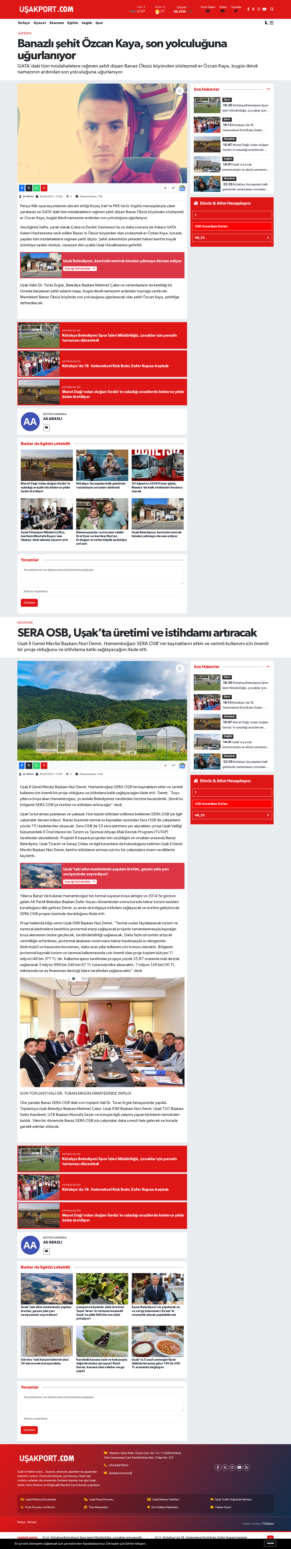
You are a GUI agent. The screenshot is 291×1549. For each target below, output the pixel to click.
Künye (21, 1522)
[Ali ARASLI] (30, 421)
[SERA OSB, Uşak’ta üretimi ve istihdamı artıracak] (102, 711)
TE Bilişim (268, 1523)
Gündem (24, 33)
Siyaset (39, 23)
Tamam (270, 1543)
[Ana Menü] (271, 23)
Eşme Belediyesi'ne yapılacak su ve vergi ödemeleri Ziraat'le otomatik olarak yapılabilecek (156, 1310)
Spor (99, 23)
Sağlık (87, 23)
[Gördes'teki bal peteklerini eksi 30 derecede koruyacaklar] (47, 1341)
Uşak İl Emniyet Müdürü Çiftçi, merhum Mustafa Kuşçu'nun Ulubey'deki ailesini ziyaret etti (44, 536)
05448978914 (118, 1465)
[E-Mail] (46, 428)
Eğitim (72, 23)
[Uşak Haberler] (47, 9)
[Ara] (272, 9)
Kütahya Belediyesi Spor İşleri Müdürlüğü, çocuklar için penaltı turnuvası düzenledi (245, 108)
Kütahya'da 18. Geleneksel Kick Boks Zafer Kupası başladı (242, 128)
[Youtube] (239, 1467)
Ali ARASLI (28, 196)
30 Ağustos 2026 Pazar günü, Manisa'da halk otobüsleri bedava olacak (157, 487)
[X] (225, 1467)
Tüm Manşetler (98, 1507)
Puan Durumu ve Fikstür (40, 1507)
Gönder (29, 602)
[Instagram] (232, 1467)
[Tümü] (268, 89)
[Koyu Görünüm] (266, 23)
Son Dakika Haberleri (164, 1507)
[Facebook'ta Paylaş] (22, 188)
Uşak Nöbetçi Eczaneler (41, 1499)
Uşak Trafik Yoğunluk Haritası (233, 1499)
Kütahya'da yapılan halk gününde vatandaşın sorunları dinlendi (245, 187)
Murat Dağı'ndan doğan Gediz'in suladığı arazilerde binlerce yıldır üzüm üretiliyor (45, 487)
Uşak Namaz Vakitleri (166, 1499)
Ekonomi (56, 23)
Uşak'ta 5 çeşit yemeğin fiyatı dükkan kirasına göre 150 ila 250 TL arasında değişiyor (156, 1363)
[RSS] (246, 1467)
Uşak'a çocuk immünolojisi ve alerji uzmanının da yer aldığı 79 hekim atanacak (245, 167)
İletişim (32, 1522)
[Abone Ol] (182, 188)
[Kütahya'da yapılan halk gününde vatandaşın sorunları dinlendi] (102, 465)
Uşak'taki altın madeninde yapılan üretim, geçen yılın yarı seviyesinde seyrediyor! (46, 1310)
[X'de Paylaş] (29, 188)
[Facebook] (218, 1467)
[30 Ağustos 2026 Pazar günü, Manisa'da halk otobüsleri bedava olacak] (158, 465)
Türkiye (23, 23)
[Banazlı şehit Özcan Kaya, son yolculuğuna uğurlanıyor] (102, 133)
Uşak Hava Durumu (101, 1499)
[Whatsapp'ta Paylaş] (36, 188)
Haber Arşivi (223, 1507)
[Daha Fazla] (44, 188)
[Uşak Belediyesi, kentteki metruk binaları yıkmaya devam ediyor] (158, 513)
